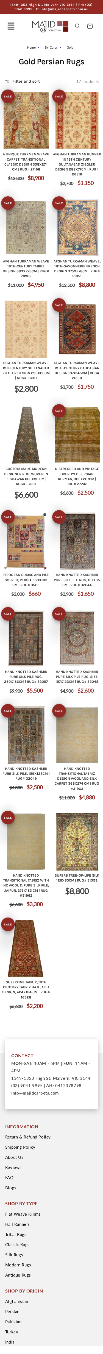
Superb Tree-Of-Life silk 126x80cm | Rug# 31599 (77, 877)
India (10, 1341)
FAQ (9, 1177)
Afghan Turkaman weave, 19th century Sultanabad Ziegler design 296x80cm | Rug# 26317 (26, 370)
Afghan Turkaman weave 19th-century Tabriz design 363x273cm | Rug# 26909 (26, 268)
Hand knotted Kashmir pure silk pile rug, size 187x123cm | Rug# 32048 (76, 677)
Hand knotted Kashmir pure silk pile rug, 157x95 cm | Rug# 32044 (77, 580)
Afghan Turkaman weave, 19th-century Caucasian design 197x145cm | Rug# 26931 (77, 370)
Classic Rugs (17, 1244)
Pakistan (13, 1321)
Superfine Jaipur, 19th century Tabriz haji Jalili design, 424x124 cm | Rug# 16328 (26, 989)
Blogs (10, 1187)
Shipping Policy (20, 1147)
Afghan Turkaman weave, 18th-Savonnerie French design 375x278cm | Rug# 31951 (77, 268)
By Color (51, 47)
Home (31, 47)
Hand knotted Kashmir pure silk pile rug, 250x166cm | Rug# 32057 (26, 677)
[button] (11, 26)
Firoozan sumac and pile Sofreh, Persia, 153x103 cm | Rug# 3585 (26, 580)
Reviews (13, 1167)
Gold (70, 47)
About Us (14, 1157)
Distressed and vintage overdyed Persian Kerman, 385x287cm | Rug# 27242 (77, 476)
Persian (12, 1311)
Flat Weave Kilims (23, 1214)
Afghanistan (16, 1301)
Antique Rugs (18, 1274)
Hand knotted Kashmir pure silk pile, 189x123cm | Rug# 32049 (26, 773)
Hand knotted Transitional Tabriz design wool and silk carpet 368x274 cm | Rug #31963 (77, 778)
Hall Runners (17, 1224)
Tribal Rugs (16, 1234)
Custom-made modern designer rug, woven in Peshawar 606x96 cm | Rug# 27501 (26, 476)
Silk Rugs (14, 1254)
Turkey (11, 1331)
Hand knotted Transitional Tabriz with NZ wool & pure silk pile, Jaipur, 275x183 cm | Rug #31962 (26, 885)
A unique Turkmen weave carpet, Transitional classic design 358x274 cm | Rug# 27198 (26, 161)
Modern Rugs (18, 1264)
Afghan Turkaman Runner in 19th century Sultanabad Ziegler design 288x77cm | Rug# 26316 (77, 164)
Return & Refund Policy (28, 1136)
